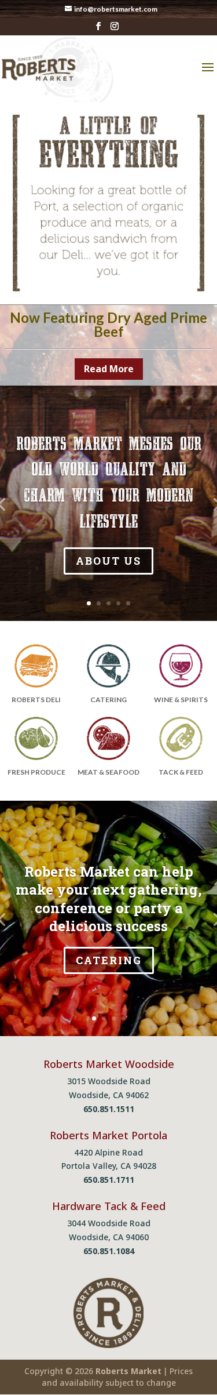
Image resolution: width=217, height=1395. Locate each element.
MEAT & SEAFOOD (108, 772)
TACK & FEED (181, 772)
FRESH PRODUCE (36, 772)
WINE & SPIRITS (181, 699)
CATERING (108, 699)
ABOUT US (108, 561)
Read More (109, 368)
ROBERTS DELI (36, 699)
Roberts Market (128, 1370)
